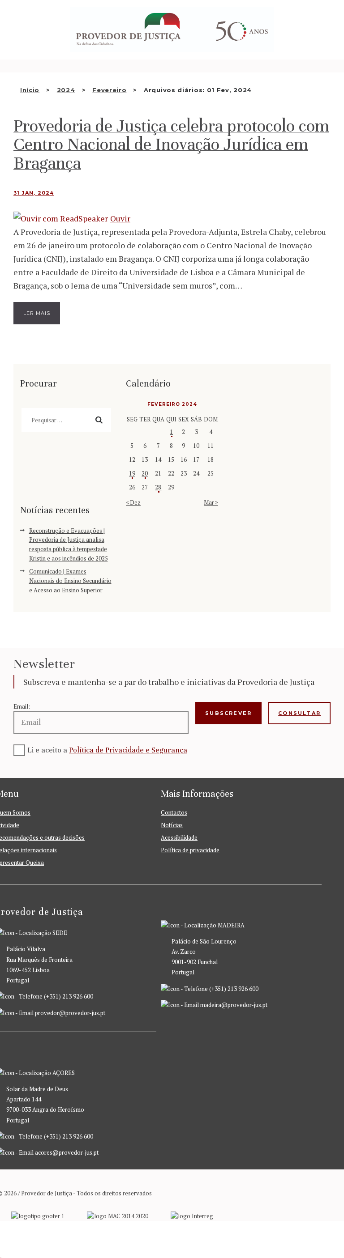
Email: (21, 706)
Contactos (174, 812)
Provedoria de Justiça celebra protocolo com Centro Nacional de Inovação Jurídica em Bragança (171, 145)
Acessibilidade (179, 837)
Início (29, 90)
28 (158, 487)
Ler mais (36, 313)
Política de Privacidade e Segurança (128, 750)
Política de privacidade (190, 850)
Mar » (211, 502)
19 (132, 473)
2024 (66, 90)
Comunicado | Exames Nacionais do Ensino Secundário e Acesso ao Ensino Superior (70, 580)
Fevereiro (109, 90)
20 (145, 473)
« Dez (133, 502)
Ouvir (120, 218)
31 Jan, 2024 (33, 193)
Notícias (172, 825)
